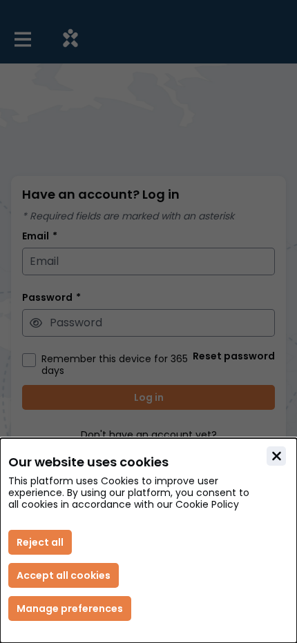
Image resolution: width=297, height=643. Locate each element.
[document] (148, 540)
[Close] (276, 456)
